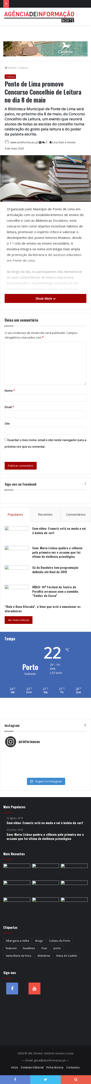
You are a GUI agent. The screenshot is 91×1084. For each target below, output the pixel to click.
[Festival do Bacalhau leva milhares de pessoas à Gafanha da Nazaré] (74, 888)
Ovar (44, 948)
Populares (15, 514)
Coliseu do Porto (59, 941)
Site (7, 423)
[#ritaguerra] (45, 765)
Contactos (73, 1067)
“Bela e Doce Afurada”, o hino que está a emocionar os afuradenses (43, 608)
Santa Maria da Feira (18, 956)
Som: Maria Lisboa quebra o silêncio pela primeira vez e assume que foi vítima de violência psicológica (57, 552)
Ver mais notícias (18, 620)
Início (14, 1067)
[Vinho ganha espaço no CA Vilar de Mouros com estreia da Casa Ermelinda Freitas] (74, 871)
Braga (39, 941)
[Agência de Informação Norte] (39, 16)
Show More (44, 298)
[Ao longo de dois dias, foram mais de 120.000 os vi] (45, 769)
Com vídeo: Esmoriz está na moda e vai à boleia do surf (59, 530)
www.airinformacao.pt (24, 142)
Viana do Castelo (66, 956)
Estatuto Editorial (32, 1067)
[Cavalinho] (45, 43)
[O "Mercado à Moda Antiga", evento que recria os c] (45, 774)
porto (57, 948)
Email (9, 407)
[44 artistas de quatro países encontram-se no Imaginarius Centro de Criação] (16, 871)
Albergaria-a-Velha (17, 941)
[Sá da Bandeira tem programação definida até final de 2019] (17, 573)
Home (11, 68)
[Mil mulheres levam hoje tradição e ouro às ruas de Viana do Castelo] (16, 905)
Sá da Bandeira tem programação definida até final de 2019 (55, 569)
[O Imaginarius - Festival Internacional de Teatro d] (45, 752)
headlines (29, 948)
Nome (10, 391)
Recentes (45, 514)
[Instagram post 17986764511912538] (45, 761)
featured (11, 948)
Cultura (23, 68)
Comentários (75, 514)
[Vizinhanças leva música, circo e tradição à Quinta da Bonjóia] (16, 888)
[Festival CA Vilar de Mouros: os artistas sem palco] (45, 871)
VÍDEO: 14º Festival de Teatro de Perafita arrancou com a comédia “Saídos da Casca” (55, 591)
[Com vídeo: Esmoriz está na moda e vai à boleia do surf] (17, 534)
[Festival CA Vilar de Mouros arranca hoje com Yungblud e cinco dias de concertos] (45, 905)
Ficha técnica (54, 1067)
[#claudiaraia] (45, 756)
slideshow (43, 956)
